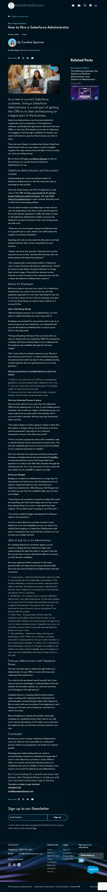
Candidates (52, 862)
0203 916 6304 (25, 850)
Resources (51, 865)
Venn (97, 887)
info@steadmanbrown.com (20, 791)
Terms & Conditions (62, 887)
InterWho (54, 457)
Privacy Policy (68, 856)
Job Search (51, 869)
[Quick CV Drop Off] (79, 6)
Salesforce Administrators (29, 50)
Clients (50, 859)
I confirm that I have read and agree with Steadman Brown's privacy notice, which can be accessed (36, 826)
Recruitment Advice (17, 24)
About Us (51, 853)
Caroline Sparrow (33, 42)
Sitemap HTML (75, 887)
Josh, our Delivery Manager (35, 159)
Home (49, 850)
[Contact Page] (73, 5)
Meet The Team (53, 856)
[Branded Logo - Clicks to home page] (25, 5)
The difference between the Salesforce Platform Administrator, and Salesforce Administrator (84, 75)
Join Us (50, 872)
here (34, 828)
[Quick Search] (85, 6)
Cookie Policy (68, 859)
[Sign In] (90, 6)
